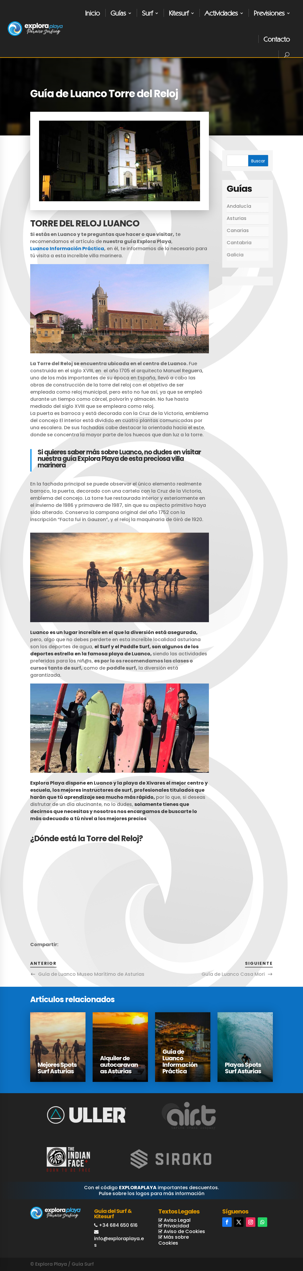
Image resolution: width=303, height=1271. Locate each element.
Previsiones (269, 13)
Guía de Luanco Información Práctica (179, 1061)
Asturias (236, 218)
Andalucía (239, 206)
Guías (118, 13)
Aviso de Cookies (183, 1231)
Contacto (277, 39)
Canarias (238, 230)
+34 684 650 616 (118, 1225)
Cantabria (239, 242)
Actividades (221, 13)
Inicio (92, 13)
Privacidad (175, 1225)
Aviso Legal (176, 1220)
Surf (147, 13)
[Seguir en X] (239, 1222)
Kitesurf (179, 13)
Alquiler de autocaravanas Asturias (119, 1064)
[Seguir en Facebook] (227, 1222)
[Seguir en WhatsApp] (262, 1222)
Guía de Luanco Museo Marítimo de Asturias (91, 974)
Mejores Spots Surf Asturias (57, 1068)
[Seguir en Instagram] (250, 1222)
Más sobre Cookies (173, 1240)
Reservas (275, 1243)
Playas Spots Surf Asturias (243, 1068)
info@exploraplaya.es (119, 1241)
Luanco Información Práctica (67, 248)
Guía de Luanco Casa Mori (233, 974)
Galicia (235, 254)
